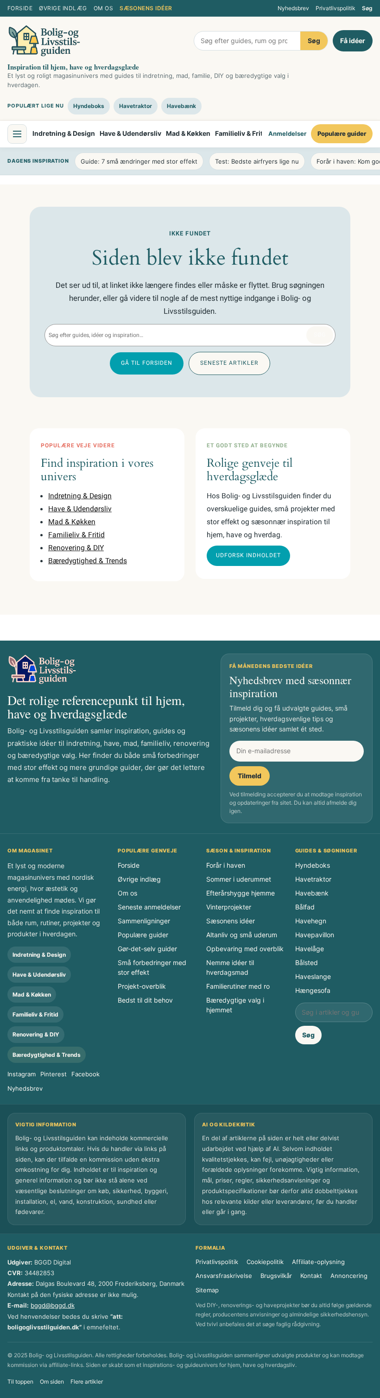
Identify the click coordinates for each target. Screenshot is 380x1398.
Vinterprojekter (228, 907)
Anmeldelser (287, 133)
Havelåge (309, 949)
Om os (103, 8)
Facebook (85, 1074)
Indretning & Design (63, 133)
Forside (19, 8)
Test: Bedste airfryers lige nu (257, 161)
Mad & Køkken (188, 133)
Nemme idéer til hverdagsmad (230, 967)
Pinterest (53, 1074)
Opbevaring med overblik (245, 949)
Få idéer (352, 40)
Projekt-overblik (142, 986)
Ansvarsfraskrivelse (224, 1275)
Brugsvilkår (276, 1275)
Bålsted (306, 962)
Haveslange (313, 976)
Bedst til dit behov (145, 1000)
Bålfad (305, 907)
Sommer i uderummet (238, 879)
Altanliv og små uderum (241, 935)
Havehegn (310, 921)
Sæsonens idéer (146, 8)
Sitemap (207, 1290)
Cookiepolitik (265, 1261)
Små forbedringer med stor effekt (152, 967)
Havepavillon (314, 935)
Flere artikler (86, 1381)
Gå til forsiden (146, 363)
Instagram (21, 1074)
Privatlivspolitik (335, 8)
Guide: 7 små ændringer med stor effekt (139, 161)
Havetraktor (135, 105)
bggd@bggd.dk (53, 1305)
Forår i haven (225, 865)
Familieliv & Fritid (242, 133)
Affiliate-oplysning (318, 1261)
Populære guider (341, 133)
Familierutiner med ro (238, 986)
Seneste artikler (229, 363)
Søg (367, 8)
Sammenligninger (144, 921)
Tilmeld (249, 776)
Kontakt (311, 1275)
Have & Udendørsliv (130, 133)
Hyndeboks (88, 105)
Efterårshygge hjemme (240, 893)
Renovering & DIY (76, 548)
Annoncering (348, 1275)
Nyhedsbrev (293, 8)
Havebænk (181, 105)
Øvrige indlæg (63, 8)
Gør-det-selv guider (147, 949)
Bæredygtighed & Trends (87, 561)
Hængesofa (312, 990)
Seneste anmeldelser (149, 907)
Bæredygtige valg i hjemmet (235, 1005)
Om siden (52, 1381)
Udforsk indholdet (248, 555)
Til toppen (20, 1381)
